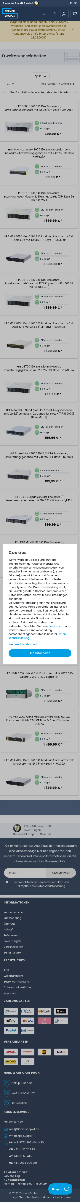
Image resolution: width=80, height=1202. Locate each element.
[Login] (64, 14)
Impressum (57, 626)
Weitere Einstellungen (23, 644)
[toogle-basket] (75, 14)
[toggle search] (54, 14)
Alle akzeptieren (40, 653)
